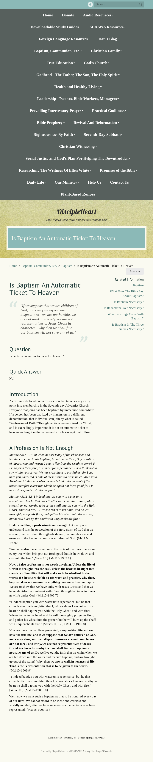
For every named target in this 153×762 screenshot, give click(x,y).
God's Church (95, 63)
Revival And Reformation (95, 122)
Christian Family (105, 51)
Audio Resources (97, 15)
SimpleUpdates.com (61, 751)
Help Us (94, 182)
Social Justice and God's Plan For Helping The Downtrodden (77, 158)
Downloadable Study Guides (55, 27)
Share (134, 271)
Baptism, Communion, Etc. (57, 51)
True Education (60, 63)
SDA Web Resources (107, 27)
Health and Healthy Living (77, 87)
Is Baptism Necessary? (129, 302)
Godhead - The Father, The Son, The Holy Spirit (77, 75)
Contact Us (119, 182)
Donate (68, 15)
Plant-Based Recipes (78, 194)
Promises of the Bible (117, 170)
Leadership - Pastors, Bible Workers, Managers (77, 98)
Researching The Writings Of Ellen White (54, 170)
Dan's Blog (108, 39)
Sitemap (86, 751)
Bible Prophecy (50, 122)
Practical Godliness (108, 110)
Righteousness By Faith (53, 134)
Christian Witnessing (77, 146)
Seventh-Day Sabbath (102, 134)
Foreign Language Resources (63, 39)
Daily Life (35, 182)
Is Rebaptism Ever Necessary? (124, 308)
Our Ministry (66, 182)
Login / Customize (104, 751)
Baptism (66, 266)
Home (48, 15)
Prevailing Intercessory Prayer (55, 110)
